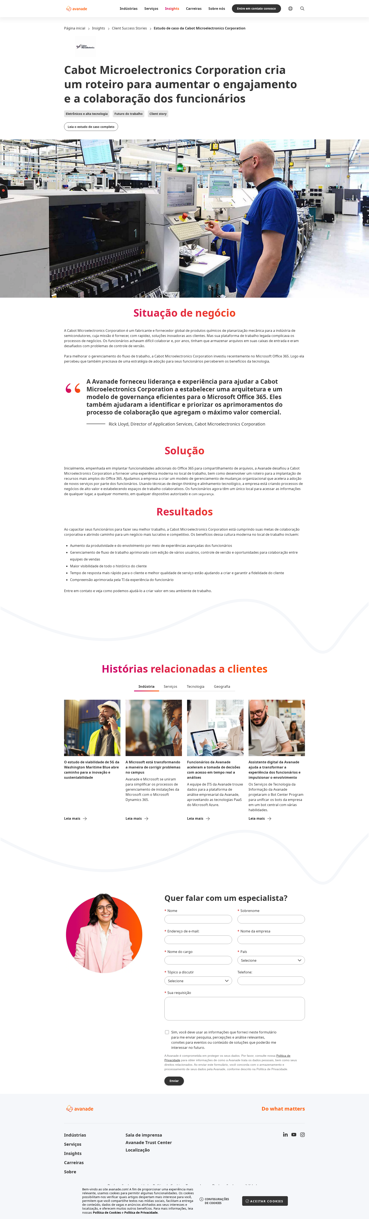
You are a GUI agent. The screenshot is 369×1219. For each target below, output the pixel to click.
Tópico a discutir (179, 972)
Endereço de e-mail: (181, 931)
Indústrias (129, 8)
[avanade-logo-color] (76, 8)
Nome (170, 910)
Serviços (151, 8)
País (242, 951)
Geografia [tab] (222, 686)
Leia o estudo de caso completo (91, 127)
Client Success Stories (129, 28)
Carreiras (194, 8)
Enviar (174, 1081)
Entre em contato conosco (256, 8)
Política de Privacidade (141, 1212)
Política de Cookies (107, 1212)
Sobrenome (248, 910)
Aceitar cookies (266, 1201)
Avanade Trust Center (149, 1142)
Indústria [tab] (147, 686)
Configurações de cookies (217, 1201)
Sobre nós (216, 8)
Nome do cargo (178, 951)
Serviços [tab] (170, 686)
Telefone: (244, 972)
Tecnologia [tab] (195, 686)
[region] (184, 1201)
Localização (138, 1150)
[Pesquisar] (302, 8)
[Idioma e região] (294, 8)
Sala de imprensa (144, 1135)
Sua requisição (177, 992)
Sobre (70, 1172)
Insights (172, 8)
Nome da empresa (253, 931)
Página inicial (74, 28)
